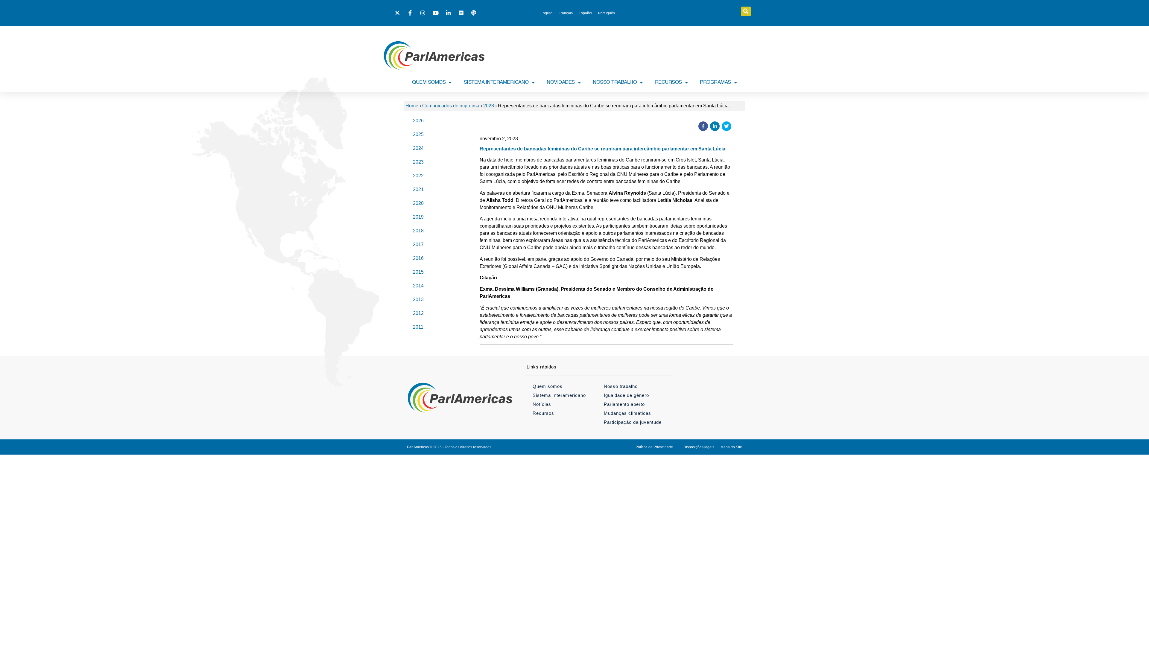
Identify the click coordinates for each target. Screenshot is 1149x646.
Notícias (542, 404)
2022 (418, 175)
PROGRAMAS (715, 82)
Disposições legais (698, 447)
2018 (418, 230)
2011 (418, 327)
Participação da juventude (633, 422)
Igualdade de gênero (626, 395)
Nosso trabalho (621, 386)
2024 (418, 148)
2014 (418, 285)
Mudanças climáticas (627, 413)
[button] (746, 11)
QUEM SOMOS (429, 82)
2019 (418, 217)
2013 (418, 299)
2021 (418, 189)
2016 (418, 258)
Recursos (543, 413)
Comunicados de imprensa (450, 105)
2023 (488, 105)
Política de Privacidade (654, 447)
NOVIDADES (561, 82)
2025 (418, 134)
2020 (418, 203)
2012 (418, 313)
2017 (418, 244)
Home (411, 105)
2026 (418, 120)
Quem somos (548, 386)
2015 (418, 272)
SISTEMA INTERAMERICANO (496, 82)
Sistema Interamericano (559, 395)
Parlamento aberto (624, 404)
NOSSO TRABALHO (615, 82)
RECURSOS (668, 82)
